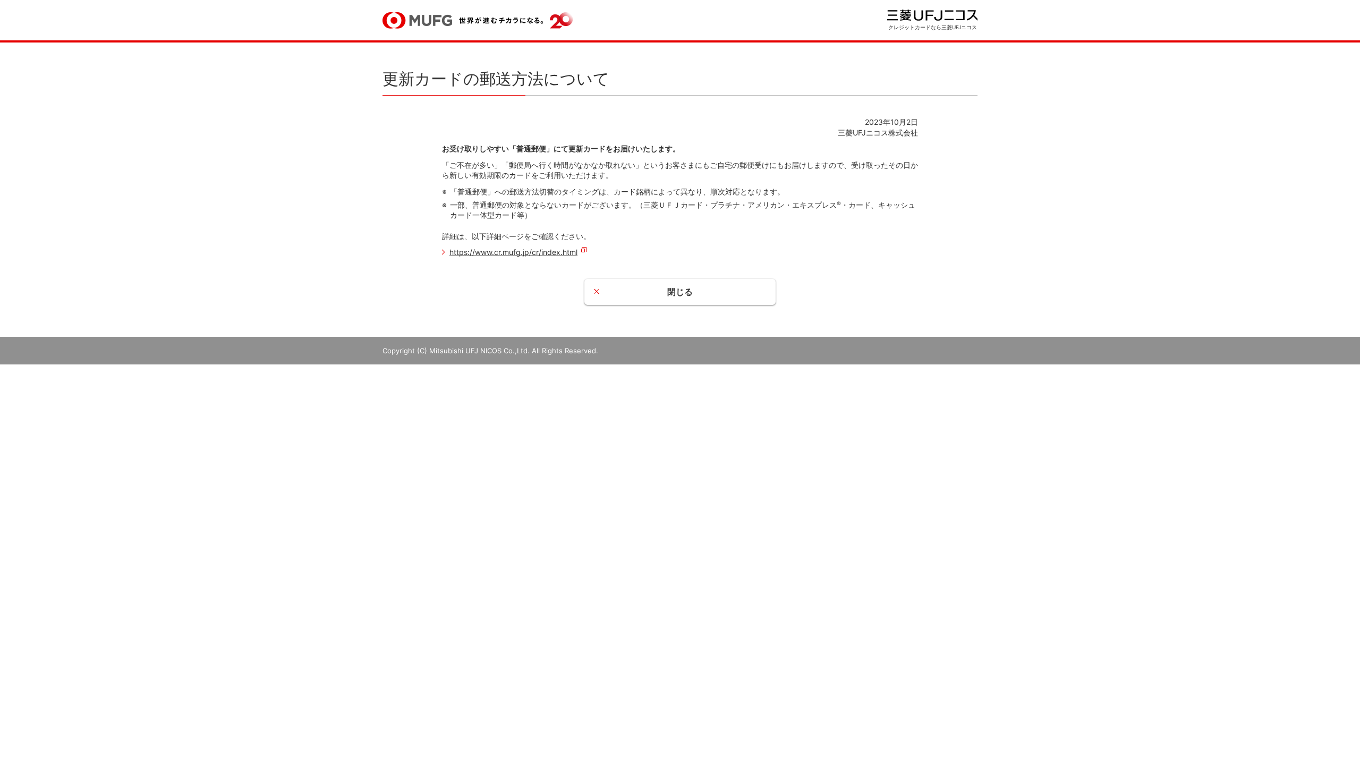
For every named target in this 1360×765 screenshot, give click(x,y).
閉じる (680, 291)
